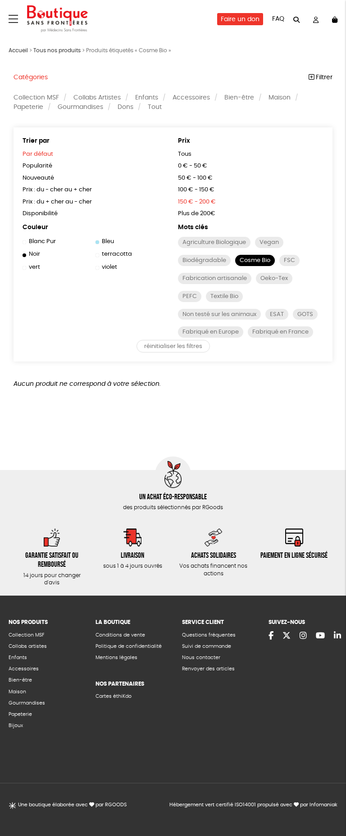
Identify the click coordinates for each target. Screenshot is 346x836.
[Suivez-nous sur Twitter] (286, 636)
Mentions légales (116, 657)
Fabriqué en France (280, 332)
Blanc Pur (42, 241)
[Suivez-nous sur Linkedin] (337, 636)
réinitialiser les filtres (173, 346)
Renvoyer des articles (208, 668)
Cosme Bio (255, 260)
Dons (125, 107)
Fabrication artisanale (214, 278)
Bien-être (239, 98)
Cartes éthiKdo (114, 696)
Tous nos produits (57, 50)
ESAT (277, 314)
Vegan (269, 242)
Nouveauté (38, 178)
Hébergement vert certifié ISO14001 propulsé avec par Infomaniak (253, 804)
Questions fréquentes (209, 635)
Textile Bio (224, 296)
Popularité (37, 166)
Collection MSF (36, 98)
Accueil (18, 50)
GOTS (305, 314)
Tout (155, 107)
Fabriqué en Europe (210, 332)
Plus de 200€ (196, 214)
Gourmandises (80, 107)
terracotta (117, 254)
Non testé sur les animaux (219, 314)
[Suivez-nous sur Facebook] (271, 636)
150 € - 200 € (197, 202)
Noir (34, 254)
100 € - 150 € (196, 190)
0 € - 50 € (192, 166)
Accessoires (191, 98)
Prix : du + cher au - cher (57, 202)
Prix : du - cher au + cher (57, 190)
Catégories (31, 77)
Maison (280, 98)
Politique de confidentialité (129, 646)
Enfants (146, 98)
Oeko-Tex (274, 278)
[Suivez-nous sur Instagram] (303, 636)
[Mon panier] (334, 19)
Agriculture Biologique (214, 242)
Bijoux (16, 725)
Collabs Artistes (97, 98)
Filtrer (323, 77)
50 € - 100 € (195, 178)
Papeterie (28, 107)
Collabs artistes (28, 646)
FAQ (278, 19)
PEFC (189, 296)
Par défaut (38, 154)
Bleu (108, 241)
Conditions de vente (120, 635)
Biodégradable (204, 260)
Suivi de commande (206, 646)
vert (34, 267)
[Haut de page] (328, 800)
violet (109, 267)
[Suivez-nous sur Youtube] (320, 636)
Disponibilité (40, 214)
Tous (184, 154)
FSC (289, 260)
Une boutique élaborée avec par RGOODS (72, 804)
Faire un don (240, 19)
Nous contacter (201, 657)
